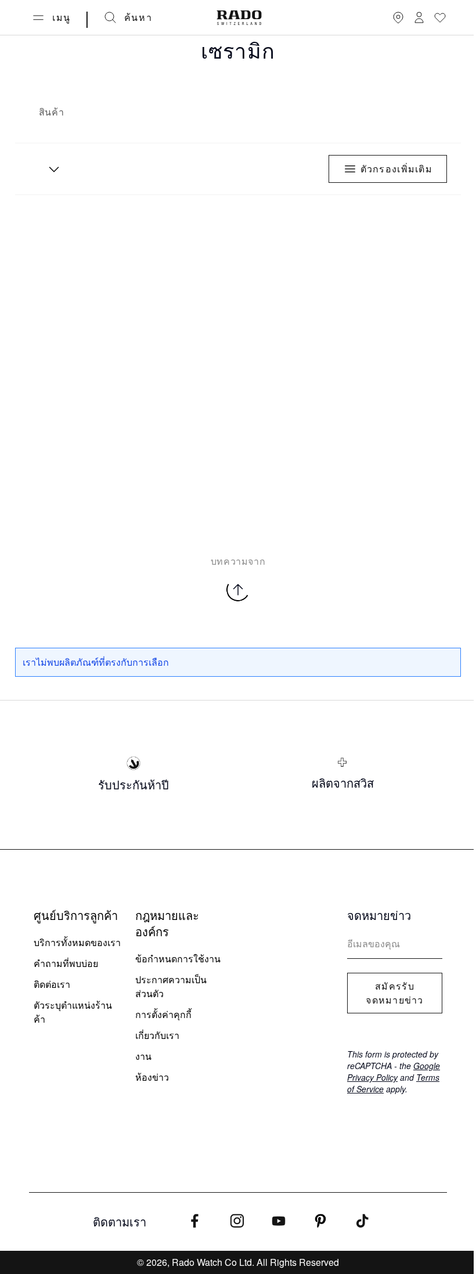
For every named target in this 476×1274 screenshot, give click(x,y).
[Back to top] (238, 589)
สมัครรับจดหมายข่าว (395, 993)
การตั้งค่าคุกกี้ (163, 1014)
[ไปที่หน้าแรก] (239, 17)
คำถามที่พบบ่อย (66, 963)
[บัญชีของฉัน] (419, 17)
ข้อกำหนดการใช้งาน (178, 958)
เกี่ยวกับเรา (157, 1035)
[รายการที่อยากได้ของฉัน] (440, 17)
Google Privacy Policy (393, 1071)
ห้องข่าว (152, 1077)
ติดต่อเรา (52, 984)
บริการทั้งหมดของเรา (77, 942)
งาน (143, 1056)
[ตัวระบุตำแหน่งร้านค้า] (398, 17)
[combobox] (50, 169)
